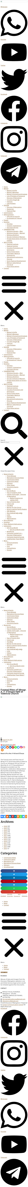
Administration (9, 214)
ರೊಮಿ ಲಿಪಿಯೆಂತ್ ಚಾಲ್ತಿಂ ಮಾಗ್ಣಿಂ (14, 513)
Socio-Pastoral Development (16, 261)
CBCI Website (11, 511)
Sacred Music (11, 491)
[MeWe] (15, 816)
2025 (5, 828)
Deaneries (10, 209)
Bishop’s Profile (12, 190)
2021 (5, 835)
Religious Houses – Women (16, 233)
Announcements (12, 542)
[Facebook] (2, 747)
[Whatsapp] (15, 747)
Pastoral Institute (12, 244)
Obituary (10, 483)
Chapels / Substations (14, 226)
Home (6, 187)
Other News (11, 485)
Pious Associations (13, 266)
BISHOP (6, 188)
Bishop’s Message (13, 192)
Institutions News (12, 481)
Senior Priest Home (13, 252)
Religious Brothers (13, 235)
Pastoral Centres (12, 246)
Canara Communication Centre (12, 1005)
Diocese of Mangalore (14, 207)
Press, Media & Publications (13, 524)
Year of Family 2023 (13, 502)
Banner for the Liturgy (14, 507)
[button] (14, 298)
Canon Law (10, 504)
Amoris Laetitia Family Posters (17, 509)
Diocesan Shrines (12, 227)
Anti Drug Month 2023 (17, 529)
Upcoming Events (12, 487)
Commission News (13, 479)
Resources (7, 489)
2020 (5, 837)
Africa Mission (8, 520)
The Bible (10, 505)
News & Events (8, 474)
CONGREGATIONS (9, 229)
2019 (5, 839)
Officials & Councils (13, 216)
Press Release (11, 476)
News (5, 903)
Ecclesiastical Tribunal (14, 218)
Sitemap (9, 544)
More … (6, 541)
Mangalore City (9, 861)
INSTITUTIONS (8, 242)
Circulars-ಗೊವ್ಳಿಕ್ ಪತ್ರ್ (13, 200)
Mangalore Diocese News (15, 478)
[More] (2, 750)
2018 (5, 841)
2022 (5, 833)
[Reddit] (7, 747)
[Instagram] (21, 747)
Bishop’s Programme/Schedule (17, 194)
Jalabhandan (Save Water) (15, 539)
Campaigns (7, 526)
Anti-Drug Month (12, 528)
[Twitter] (4, 747)
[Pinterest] (13, 747)
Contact (6, 268)
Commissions (8, 213)
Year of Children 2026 (14, 492)
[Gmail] (23, 747)
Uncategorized (9, 867)
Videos (9, 517)
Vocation (7, 522)
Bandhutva (10, 531)
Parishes (6, 222)
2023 (5, 832)
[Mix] (18, 816)
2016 (5, 845)
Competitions (11, 548)
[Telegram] (18, 747)
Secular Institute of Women (16, 237)
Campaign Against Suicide (15, 537)
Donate (9, 550)
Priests (6, 220)
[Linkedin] (10, 747)
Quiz (8, 546)
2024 (5, 830)
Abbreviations (11, 518)
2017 (5, 843)
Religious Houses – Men (15, 231)
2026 (5, 826)
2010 (5, 848)
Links (8, 515)
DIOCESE (6, 205)
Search (3, 442)
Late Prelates (11, 203)
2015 (5, 846)
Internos (9, 201)
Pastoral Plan (11, 211)
